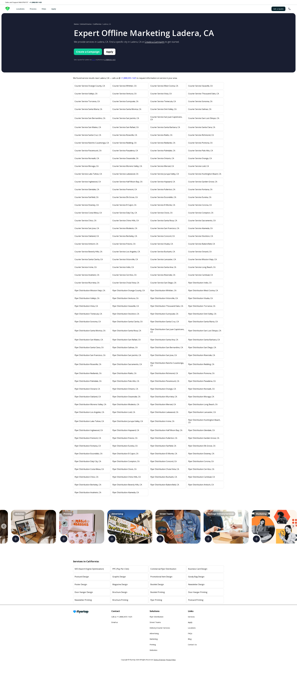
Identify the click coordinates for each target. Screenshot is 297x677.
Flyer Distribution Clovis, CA (124, 469)
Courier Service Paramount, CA (88, 150)
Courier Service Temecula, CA (163, 101)
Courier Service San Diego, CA (163, 282)
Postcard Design (82, 576)
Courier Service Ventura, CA (124, 93)
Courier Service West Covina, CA (164, 86)
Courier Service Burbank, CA (162, 251)
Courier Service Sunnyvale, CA (125, 101)
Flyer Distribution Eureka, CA (124, 446)
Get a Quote (278, 9)
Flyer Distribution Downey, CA (201, 453)
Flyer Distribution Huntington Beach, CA (204, 421)
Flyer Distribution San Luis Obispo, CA (204, 330)
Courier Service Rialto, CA (161, 135)
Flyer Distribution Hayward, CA (125, 430)
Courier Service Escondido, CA (163, 197)
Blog (190, 639)
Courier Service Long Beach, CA (201, 267)
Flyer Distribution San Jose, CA (163, 355)
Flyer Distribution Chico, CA (86, 477)
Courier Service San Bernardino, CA (90, 118)
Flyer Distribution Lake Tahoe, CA (89, 421)
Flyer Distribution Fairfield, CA (163, 446)
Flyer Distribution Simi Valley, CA (202, 314)
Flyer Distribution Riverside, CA (201, 355)
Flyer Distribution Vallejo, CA (87, 298)
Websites (153, 650)
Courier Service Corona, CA (200, 205)
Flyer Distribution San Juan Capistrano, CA (167, 330)
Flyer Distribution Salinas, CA (124, 347)
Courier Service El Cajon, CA (124, 205)
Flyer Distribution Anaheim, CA (88, 492)
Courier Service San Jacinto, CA (125, 118)
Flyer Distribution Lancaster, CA (202, 412)
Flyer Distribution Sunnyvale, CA (164, 314)
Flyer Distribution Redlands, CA (88, 373)
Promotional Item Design (161, 576)
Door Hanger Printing (197, 592)
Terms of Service (159, 660)
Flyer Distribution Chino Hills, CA (126, 477)
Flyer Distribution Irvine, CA (162, 421)
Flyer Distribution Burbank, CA (163, 477)
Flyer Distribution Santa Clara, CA (89, 347)
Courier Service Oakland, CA (87, 236)
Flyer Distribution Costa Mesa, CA (89, 469)
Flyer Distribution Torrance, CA (201, 306)
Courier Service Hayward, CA (162, 181)
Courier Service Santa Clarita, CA (89, 259)
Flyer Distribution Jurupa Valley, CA (127, 421)
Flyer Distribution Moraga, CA (201, 396)
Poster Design (81, 584)
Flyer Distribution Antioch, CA (201, 484)
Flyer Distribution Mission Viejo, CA (90, 290)
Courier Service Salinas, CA (199, 109)
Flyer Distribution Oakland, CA (88, 396)
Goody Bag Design (196, 576)
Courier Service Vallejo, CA (86, 93)
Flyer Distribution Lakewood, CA (164, 412)
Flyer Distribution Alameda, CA (125, 492)
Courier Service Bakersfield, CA (201, 244)
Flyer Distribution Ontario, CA (125, 389)
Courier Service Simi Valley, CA (163, 109)
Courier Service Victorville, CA (125, 259)
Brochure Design (119, 592)
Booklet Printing (157, 592)
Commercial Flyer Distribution (163, 569)
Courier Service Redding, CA (124, 143)
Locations (20, 9)
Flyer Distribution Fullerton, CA (163, 438)
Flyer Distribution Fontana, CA (88, 446)
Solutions (154, 611)
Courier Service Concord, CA (162, 236)
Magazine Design (120, 584)
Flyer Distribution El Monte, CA (163, 453)
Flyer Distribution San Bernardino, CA (166, 347)
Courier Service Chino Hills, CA (125, 220)
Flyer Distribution (156, 617)
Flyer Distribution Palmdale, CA (88, 381)
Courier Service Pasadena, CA (125, 150)
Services (191, 617)
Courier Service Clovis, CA (161, 212)
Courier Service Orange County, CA (90, 86)
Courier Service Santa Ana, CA (163, 267)
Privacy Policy (171, 660)
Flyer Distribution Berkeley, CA (88, 484)
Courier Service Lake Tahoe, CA (88, 174)
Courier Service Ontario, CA (162, 158)
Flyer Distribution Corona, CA (201, 461)
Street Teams (155, 622)
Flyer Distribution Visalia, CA (200, 298)
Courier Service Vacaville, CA (200, 86)
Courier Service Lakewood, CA (125, 174)
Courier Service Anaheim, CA (87, 275)
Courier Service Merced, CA (162, 166)
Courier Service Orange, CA (200, 158)
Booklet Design (157, 584)
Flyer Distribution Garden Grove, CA (203, 438)
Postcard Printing (195, 600)
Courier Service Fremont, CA (124, 189)
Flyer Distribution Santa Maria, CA (203, 321)
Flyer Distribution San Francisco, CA (90, 355)
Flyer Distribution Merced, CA (163, 404)
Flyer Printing (156, 600)
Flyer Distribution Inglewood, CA (89, 430)
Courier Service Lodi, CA (198, 166)
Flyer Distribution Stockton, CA (125, 314)
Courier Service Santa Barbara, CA (165, 127)
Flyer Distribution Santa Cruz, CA (164, 321)
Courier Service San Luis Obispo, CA (203, 118)
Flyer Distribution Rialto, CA (124, 373)
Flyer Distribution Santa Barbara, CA (204, 339)
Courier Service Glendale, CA (87, 189)
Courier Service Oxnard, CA (199, 251)
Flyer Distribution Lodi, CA (123, 412)
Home (76, 24)
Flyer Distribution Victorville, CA (164, 298)
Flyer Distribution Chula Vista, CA (164, 469)
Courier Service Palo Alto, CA (200, 150)
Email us (114, 622)
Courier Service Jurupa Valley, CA (164, 174)
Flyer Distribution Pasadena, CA (202, 381)
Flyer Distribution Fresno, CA (124, 438)
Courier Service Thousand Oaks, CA (203, 93)
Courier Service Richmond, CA (201, 135)
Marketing (154, 639)
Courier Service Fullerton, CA (162, 189)
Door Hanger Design (84, 592)
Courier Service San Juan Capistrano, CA (166, 118)
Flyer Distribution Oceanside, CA (126, 396)
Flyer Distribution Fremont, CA (88, 438)
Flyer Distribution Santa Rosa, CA (126, 330)
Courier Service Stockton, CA (200, 236)
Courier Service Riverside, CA (162, 275)
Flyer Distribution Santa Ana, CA (164, 339)
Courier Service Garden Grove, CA (202, 181)
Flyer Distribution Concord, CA (163, 461)
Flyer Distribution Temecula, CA (88, 314)
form (93, 60)
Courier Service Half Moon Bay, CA (127, 181)
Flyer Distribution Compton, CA (125, 461)
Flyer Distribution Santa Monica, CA (90, 330)
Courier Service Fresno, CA (123, 244)
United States (86, 24)
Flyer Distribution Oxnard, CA (87, 389)
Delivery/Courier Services (160, 628)
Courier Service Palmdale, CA (162, 150)
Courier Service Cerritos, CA (124, 275)
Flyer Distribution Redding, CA (201, 364)
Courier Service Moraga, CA (86, 166)
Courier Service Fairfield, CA (86, 197)
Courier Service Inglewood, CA (88, 181)
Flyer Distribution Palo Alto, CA (125, 381)
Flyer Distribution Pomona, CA (201, 373)
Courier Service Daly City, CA (124, 212)
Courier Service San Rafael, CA (125, 127)
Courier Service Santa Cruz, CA (88, 135)
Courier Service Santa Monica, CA (126, 109)
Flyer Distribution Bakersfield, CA (164, 484)
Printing (153, 644)
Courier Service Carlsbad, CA (200, 275)
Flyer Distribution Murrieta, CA (163, 396)
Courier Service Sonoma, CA (200, 101)
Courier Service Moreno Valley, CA (127, 166)
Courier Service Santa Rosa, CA (163, 220)
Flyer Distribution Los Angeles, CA (89, 412)
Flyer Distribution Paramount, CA (164, 381)
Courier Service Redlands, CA (162, 143)
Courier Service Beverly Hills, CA (88, 251)
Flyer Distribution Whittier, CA (163, 290)
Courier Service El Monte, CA (162, 205)
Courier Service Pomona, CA (200, 143)
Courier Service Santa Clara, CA (201, 127)
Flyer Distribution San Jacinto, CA (126, 355)
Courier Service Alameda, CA (200, 228)
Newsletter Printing (83, 600)
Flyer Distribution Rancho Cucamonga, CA (167, 364)
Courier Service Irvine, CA (86, 267)
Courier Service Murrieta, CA (87, 282)
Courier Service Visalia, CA (161, 244)
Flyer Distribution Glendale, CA (201, 430)
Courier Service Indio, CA (123, 267)
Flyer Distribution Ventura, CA (125, 298)
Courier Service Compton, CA (200, 212)
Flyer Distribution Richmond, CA (164, 373)
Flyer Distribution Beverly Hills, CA (127, 484)
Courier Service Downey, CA (87, 205)
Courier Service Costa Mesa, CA (88, 212)
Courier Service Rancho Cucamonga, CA (92, 143)
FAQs (44, 9)
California (97, 24)
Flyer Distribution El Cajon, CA (125, 453)
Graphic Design (119, 576)
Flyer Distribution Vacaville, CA (125, 306)
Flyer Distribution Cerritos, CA (201, 469)
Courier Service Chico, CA (85, 220)
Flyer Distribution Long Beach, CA (202, 404)
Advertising (154, 633)
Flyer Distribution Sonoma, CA (88, 321)
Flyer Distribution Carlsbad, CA (201, 477)
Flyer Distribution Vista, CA (86, 306)
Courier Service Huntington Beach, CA (204, 174)
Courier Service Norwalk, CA (87, 158)
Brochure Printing (120, 600)
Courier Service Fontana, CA (200, 189)
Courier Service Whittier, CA (124, 86)
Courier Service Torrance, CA (87, 101)
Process (33, 9)
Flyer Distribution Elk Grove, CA (201, 446)
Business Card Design (197, 569)
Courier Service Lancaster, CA (163, 259)
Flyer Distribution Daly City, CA (88, 461)
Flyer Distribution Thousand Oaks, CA (166, 306)
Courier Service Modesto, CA (124, 228)
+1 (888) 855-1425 (35, 2)
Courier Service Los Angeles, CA (126, 251)
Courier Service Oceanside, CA (125, 158)
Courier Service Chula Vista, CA (125, 282)
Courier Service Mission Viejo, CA (202, 259)
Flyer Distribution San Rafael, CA (126, 339)
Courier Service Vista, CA (161, 93)
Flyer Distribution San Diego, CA (202, 347)
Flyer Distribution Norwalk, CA (201, 389)
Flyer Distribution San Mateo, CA (89, 339)
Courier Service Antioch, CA (86, 244)
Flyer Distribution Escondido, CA (88, 453)
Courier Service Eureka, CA (199, 197)
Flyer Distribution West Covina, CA (203, 290)
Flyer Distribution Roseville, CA (88, 364)
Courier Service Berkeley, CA (124, 236)
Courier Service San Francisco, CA (164, 228)
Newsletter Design (196, 584)
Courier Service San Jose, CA (87, 228)
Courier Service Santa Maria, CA (88, 109)
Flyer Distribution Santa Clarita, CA (127, 321)
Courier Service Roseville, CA (124, 135)
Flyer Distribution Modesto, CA (125, 404)
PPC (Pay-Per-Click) (120, 569)
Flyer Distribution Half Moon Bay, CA (166, 430)
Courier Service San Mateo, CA (88, 127)
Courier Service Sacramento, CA (202, 220)
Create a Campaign (154, 41)
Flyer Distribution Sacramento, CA (127, 364)
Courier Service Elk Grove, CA (125, 197)
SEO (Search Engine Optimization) (89, 569)
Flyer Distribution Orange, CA (163, 389)
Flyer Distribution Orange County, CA (128, 290)
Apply (53, 9)
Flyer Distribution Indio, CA (199, 282)
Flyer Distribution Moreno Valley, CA (90, 404)
